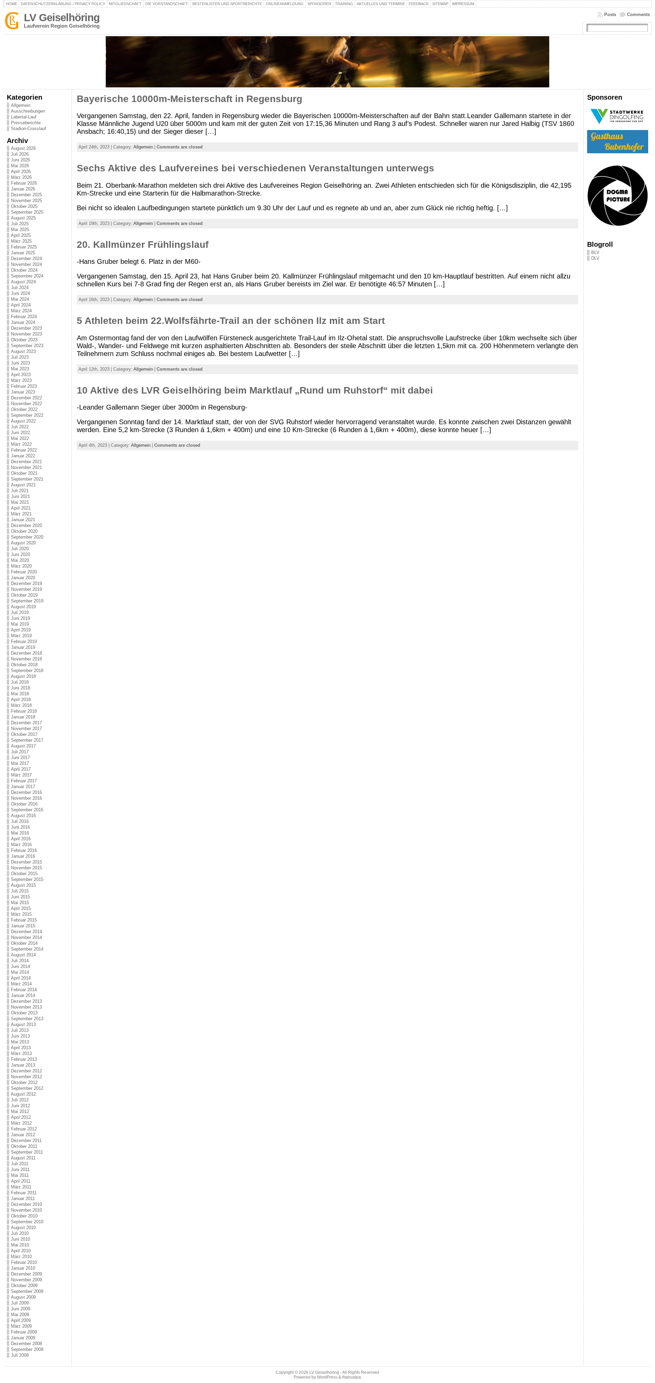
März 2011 (21, 1186)
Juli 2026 (20, 154)
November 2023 (26, 334)
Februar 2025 (24, 246)
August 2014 (23, 954)
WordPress (327, 1377)
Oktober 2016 (24, 804)
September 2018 (27, 670)
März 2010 (21, 1256)
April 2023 (21, 374)
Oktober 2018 (24, 664)
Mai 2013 (20, 1041)
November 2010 (26, 1210)
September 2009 (27, 1291)
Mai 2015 (20, 902)
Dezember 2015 (26, 862)
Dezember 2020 (26, 525)
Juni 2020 (20, 554)
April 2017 (21, 769)
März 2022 (21, 444)
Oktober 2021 (24, 473)
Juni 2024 (20, 293)
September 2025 (27, 212)
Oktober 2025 (24, 206)
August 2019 (23, 606)
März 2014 (21, 983)
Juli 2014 (20, 960)
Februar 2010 (24, 1262)
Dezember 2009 (26, 1274)
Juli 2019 (20, 612)
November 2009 (26, 1279)
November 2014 (26, 937)
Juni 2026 (20, 159)
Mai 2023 (20, 368)
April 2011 (20, 1181)
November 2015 (26, 867)
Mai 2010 (20, 1244)
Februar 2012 (24, 1128)
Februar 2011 (24, 1192)
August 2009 (23, 1297)
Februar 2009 (24, 1332)
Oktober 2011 (24, 1146)
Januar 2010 (23, 1268)
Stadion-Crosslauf (28, 128)
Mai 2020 (20, 560)
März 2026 (21, 177)
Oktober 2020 (24, 531)
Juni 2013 (20, 1036)
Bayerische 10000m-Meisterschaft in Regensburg (189, 99)
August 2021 (23, 484)
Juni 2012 (20, 1105)
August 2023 (23, 351)
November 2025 (26, 200)
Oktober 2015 (24, 873)
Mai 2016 (20, 833)
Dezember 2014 (26, 931)
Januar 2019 (23, 647)
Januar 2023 (23, 392)
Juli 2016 (20, 821)
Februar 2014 (24, 989)
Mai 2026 (20, 165)
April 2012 (21, 1117)
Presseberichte (26, 122)
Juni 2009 (20, 1308)
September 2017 (27, 740)
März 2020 (21, 566)
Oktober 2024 (24, 270)
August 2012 (23, 1094)
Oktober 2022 (24, 409)
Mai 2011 (20, 1175)
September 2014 (27, 949)
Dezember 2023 (26, 328)
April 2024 (21, 305)
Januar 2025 (23, 252)
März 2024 (21, 310)
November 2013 (26, 1007)
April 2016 (21, 838)
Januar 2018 (23, 716)
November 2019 (26, 589)
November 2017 (26, 728)
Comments (638, 14)
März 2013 (21, 1053)
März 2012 (21, 1123)
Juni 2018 (20, 687)
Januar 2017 (23, 786)
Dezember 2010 (26, 1204)
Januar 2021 (23, 519)
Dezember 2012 (26, 1070)
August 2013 (23, 1024)
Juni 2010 (20, 1239)
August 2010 (23, 1227)
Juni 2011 (20, 1169)
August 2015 (23, 885)
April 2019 (21, 629)
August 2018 (23, 676)
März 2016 (21, 844)
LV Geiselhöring (62, 18)
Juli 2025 (20, 223)
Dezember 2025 (26, 194)
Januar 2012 (23, 1134)
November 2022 (26, 403)
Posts (610, 14)
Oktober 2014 (24, 943)
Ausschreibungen (28, 111)
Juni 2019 (20, 618)
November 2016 (26, 798)
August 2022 (23, 421)
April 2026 (21, 171)
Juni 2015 (20, 896)
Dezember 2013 (26, 1001)
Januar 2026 (23, 188)
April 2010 (21, 1250)
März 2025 (21, 241)
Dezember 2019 (26, 583)
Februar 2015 (24, 920)
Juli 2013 (20, 1030)
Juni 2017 (20, 757)
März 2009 (21, 1326)
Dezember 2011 (26, 1140)
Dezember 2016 (26, 792)
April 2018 (21, 699)
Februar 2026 (24, 183)
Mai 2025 (20, 229)
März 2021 (21, 513)
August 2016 (23, 815)
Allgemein (20, 105)
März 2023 (21, 380)
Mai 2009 (20, 1314)
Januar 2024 (23, 322)
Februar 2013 (24, 1059)
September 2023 (27, 345)
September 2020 (27, 537)
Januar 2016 (23, 856)
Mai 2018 (20, 693)
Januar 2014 (23, 995)
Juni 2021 (20, 496)
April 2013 (21, 1047)
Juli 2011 (19, 1163)
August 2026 (23, 148)
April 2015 (21, 908)
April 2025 (21, 235)
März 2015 (21, 914)
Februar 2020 (24, 571)
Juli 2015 (20, 891)
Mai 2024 (20, 299)
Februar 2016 (24, 850)
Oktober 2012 (24, 1082)
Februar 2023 (24, 386)
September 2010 (27, 1221)
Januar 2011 (23, 1198)
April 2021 (21, 508)
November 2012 (26, 1076)
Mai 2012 (20, 1111)
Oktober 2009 (24, 1285)
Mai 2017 (20, 763)
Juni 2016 (20, 827)
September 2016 (27, 809)
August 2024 (23, 281)
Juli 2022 (20, 426)
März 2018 (21, 705)
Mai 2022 (20, 438)
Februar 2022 (24, 450)
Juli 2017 (20, 751)
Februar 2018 (24, 711)
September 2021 (27, 479)
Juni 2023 (20, 363)
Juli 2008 (20, 1355)
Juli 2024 (20, 287)
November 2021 (26, 467)
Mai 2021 (20, 502)
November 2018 (26, 658)
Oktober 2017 (24, 734)
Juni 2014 (20, 966)
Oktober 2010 (24, 1215)
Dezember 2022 (26, 397)
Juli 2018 (20, 682)
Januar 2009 (23, 1337)
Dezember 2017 (26, 722)
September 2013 (27, 1018)
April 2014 (21, 978)
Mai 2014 (20, 972)
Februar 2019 (24, 641)
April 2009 (21, 1320)
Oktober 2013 (24, 1012)
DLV (595, 258)
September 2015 (27, 879)
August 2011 (23, 1157)
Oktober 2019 (24, 595)
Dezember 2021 (26, 461)
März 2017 (21, 775)
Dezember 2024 (26, 258)
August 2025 (23, 217)
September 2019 (27, 600)
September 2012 (27, 1088)
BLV (595, 252)
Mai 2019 (20, 624)
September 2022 (27, 415)
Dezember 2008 (26, 1343)
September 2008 (27, 1349)
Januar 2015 (23, 925)
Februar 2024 (24, 316)
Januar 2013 (23, 1065)
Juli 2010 (20, 1233)
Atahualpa (351, 1377)
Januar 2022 (23, 455)
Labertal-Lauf (24, 116)
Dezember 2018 (26, 653)
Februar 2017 (24, 780)
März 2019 (21, 635)
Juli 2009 (20, 1303)
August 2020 (23, 542)
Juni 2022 (20, 432)
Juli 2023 (20, 357)
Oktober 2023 (24, 339)
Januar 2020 (23, 577)
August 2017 (23, 745)
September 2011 (27, 1152)
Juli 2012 (20, 1099)
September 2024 (27, 276)
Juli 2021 (20, 490)
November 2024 (26, 264)
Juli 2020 (20, 548)
